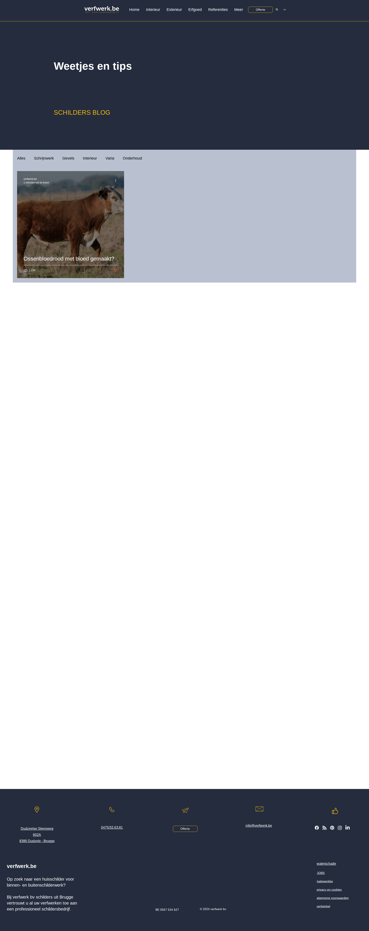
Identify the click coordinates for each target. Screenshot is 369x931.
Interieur (90, 158)
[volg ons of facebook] (316, 827)
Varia (109, 158)
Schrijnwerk (44, 158)
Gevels (68, 158)
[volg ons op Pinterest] (332, 827)
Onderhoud (132, 158)
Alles (21, 158)
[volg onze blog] (324, 827)
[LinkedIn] (347, 827)
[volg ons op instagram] (340, 827)
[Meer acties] (117, 180)
